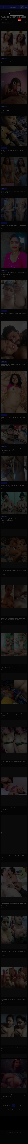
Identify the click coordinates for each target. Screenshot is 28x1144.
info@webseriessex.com (17, 15)
